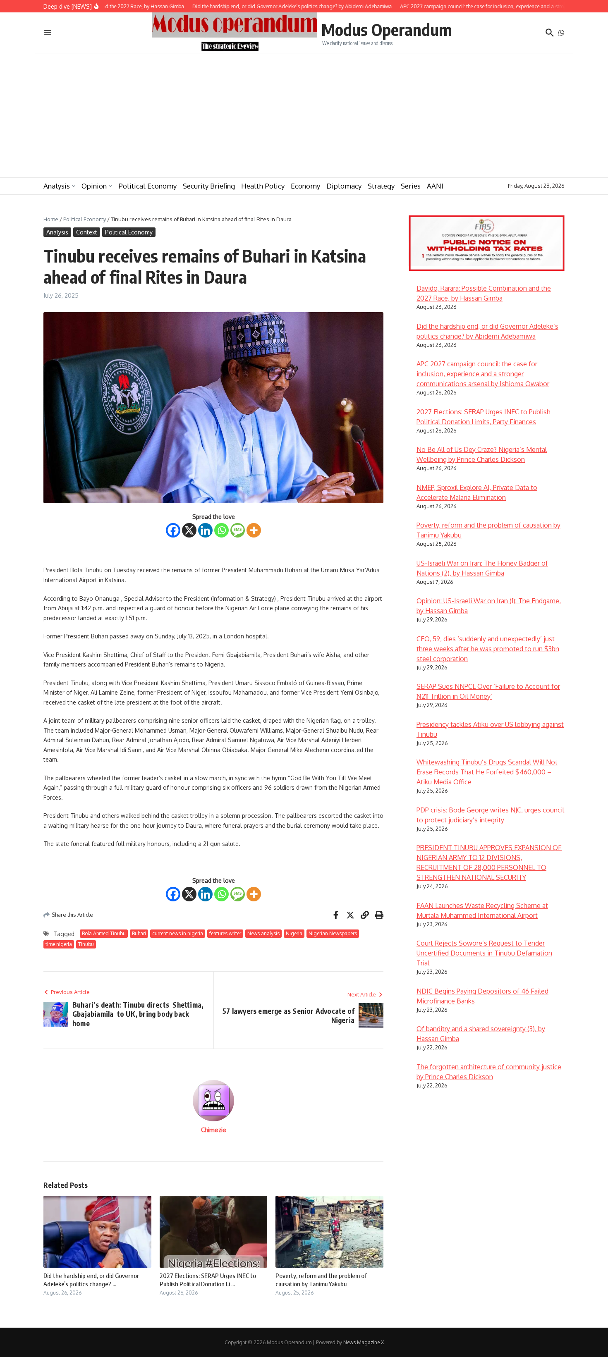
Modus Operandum (386, 29)
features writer (225, 933)
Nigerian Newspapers (333, 933)
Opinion (94, 186)
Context (86, 232)
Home (50, 219)
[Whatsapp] (221, 530)
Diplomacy (343, 186)
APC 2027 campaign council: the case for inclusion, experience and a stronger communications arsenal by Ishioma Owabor (483, 374)
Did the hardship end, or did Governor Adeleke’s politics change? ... (91, 1280)
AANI (435, 186)
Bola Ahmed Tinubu (104, 933)
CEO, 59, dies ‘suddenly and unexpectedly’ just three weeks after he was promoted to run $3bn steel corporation (488, 649)
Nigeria (294, 933)
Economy (305, 186)
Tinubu (86, 944)
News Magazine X (363, 1342)
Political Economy (147, 186)
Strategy (381, 186)
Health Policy (263, 186)
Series (411, 186)
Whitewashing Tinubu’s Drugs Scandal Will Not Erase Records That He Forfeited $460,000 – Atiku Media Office (487, 772)
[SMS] (237, 530)
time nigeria (58, 944)
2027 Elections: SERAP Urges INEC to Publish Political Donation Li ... (208, 1280)
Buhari (139, 933)
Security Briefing (209, 186)
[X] (189, 530)
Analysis (56, 186)
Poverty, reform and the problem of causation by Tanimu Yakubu (321, 1280)
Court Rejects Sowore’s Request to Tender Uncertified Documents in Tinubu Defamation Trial (484, 953)
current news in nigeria (177, 933)
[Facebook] (173, 530)
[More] (254, 530)
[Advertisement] (304, 115)
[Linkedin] (205, 530)
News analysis (263, 933)
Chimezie (213, 1130)
